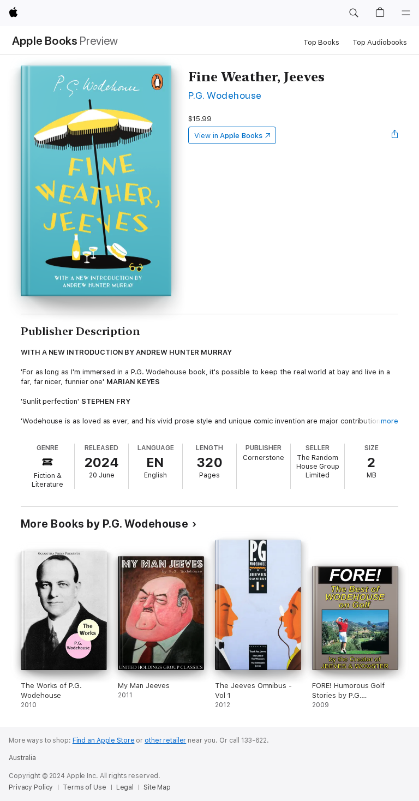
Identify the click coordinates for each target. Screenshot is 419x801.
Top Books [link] (321, 42)
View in (228, 135)
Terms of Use (84, 787)
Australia (22, 758)
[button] (353, 13)
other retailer (165, 740)
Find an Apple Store (104, 740)
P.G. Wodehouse (225, 95)
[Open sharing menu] (395, 135)
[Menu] (406, 13)
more (389, 421)
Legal (125, 787)
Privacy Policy (31, 787)
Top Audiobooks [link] (379, 42)
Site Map (157, 787)
